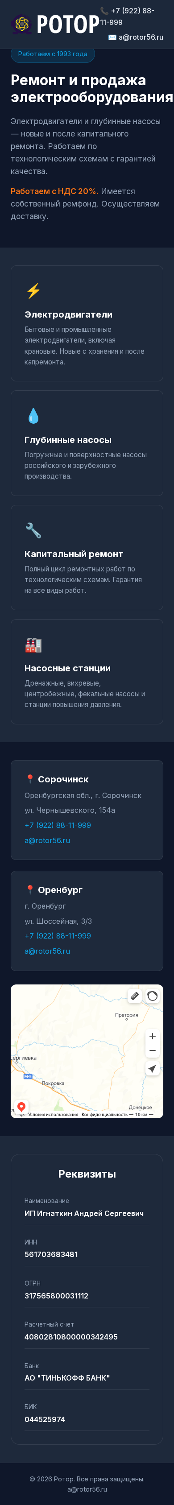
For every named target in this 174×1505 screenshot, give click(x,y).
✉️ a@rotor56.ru (135, 37)
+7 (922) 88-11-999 (58, 825)
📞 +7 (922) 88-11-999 (127, 16)
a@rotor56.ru (47, 840)
